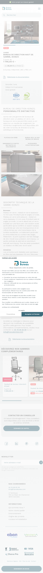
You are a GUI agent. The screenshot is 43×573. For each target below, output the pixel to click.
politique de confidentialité (10, 307)
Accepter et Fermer (32, 314)
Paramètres (11, 314)
